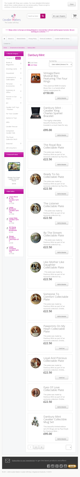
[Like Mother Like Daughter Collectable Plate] (35, 271)
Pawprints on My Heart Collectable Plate (54, 328)
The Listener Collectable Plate (53, 204)
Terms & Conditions (46, 39)
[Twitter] (61, 467)
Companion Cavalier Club (10, 132)
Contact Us (7, 43)
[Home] (4, 38)
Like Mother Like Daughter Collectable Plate (53, 264)
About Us (11, 39)
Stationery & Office (10, 91)
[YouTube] (65, 467)
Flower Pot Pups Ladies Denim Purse (14, 179)
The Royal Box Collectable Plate (53, 146)
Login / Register (60, 16)
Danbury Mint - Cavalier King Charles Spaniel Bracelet (52, 112)
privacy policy (33, 5)
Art (7, 103)
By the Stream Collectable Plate (53, 234)
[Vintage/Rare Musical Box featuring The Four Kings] (35, 82)
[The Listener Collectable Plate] (35, 213)
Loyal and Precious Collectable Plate (55, 359)
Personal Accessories (10, 85)
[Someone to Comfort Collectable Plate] (35, 303)
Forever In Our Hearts (11, 98)
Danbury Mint (31, 47)
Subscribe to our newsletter (23, 460)
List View (33, 65)
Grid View (33, 63)
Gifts (7, 122)
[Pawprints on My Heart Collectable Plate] (35, 335)
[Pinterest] (57, 467)
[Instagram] (52, 467)
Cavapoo (9, 58)
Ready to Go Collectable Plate (53, 175)
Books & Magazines (10, 63)
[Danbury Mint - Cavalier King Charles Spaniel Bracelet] (35, 117)
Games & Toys (11, 118)
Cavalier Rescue (11, 126)
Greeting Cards (11, 69)
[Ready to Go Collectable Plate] (35, 184)
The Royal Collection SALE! (11, 138)
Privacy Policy (33, 39)
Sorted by (53, 61)
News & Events (21, 39)
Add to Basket (61, 98)
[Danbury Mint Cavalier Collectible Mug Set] (35, 426)
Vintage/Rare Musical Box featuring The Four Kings (55, 77)
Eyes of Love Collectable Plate (53, 388)
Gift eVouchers (11, 148)
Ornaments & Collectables (17, 47)
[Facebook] (48, 467)
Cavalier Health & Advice (62, 39)
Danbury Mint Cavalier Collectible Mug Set (55, 419)
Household (10, 73)
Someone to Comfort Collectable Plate (55, 296)
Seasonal (9, 143)
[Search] (42, 16)
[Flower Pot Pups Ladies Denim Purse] (13, 173)
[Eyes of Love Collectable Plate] (35, 397)
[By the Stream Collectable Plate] (35, 242)
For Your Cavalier (12, 114)
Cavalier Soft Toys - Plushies (12, 108)
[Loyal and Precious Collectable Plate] (35, 367)
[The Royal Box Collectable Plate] (35, 154)
